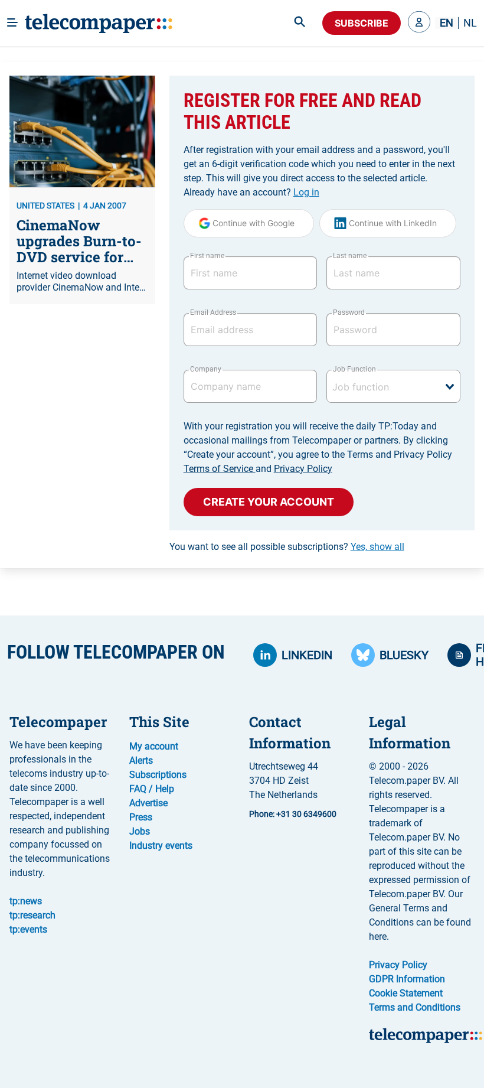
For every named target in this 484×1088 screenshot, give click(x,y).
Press (140, 817)
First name (207, 256)
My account (153, 746)
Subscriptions (158, 774)
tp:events (28, 929)
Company (205, 369)
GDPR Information (407, 979)
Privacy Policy (303, 468)
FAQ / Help (151, 788)
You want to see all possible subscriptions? (286, 546)
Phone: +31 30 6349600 (292, 814)
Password (349, 312)
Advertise (148, 803)
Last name (350, 256)
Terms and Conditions (414, 1007)
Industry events (160, 845)
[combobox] (393, 386)
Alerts (141, 760)
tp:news (25, 901)
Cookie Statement (406, 993)
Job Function (354, 369)
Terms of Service (220, 468)
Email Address (213, 312)
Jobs (139, 831)
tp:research (32, 915)
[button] (419, 23)
